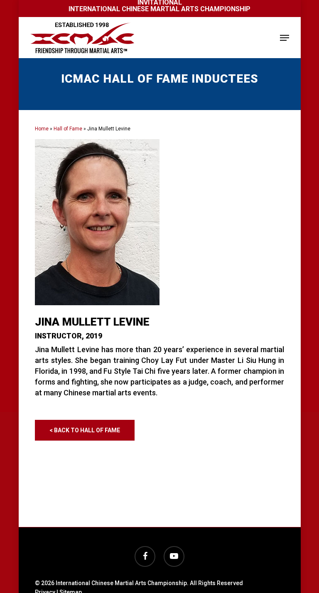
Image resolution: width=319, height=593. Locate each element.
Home (42, 129)
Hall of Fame (68, 129)
